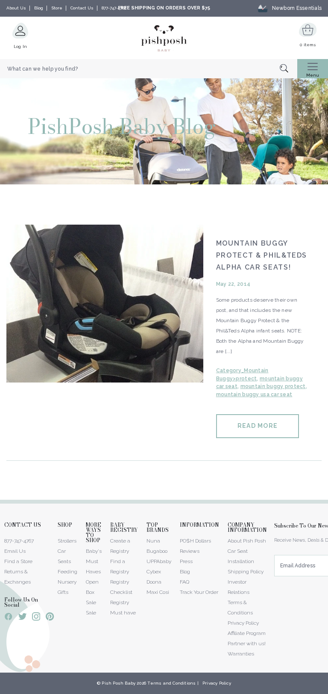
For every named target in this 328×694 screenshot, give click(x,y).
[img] (104, 304)
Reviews (189, 551)
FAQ (184, 582)
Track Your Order (199, 592)
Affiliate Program (247, 633)
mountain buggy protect (273, 386)
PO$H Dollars (195, 541)
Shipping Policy (246, 572)
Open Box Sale (92, 592)
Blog (38, 8)
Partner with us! (247, 644)
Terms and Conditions (171, 683)
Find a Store (18, 561)
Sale (91, 613)
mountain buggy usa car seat (254, 394)
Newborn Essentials (297, 8)
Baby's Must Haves (94, 561)
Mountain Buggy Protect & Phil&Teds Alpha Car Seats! (261, 255)
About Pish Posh (247, 541)
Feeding (67, 572)
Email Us (15, 551)
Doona (153, 582)
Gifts (63, 592)
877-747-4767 (114, 8)
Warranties (241, 654)
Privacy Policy (243, 623)
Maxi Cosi (157, 592)
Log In (20, 46)
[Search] (288, 69)
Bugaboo (156, 551)
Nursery (67, 582)
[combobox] (148, 69)
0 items (308, 44)
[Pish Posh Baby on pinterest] (50, 617)
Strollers (67, 541)
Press (186, 561)
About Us (16, 8)
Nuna (153, 541)
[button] (327, 689)
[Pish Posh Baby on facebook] (8, 617)
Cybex (153, 572)
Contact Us (82, 8)
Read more (257, 425)
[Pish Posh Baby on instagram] (36, 617)
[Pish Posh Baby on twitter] (22, 618)
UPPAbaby (158, 561)
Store (56, 8)
